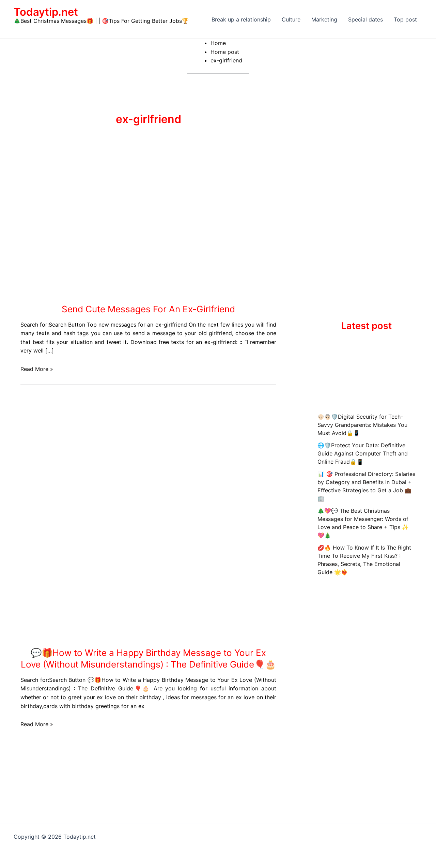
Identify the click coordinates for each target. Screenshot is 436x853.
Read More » (36, 368)
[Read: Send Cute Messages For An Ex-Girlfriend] (88, 226)
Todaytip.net (46, 11)
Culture (291, 19)
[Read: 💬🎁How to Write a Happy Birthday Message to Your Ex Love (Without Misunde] (122, 570)
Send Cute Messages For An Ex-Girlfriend (148, 309)
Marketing (324, 19)
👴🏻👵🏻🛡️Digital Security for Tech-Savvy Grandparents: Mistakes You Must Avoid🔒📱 (362, 424)
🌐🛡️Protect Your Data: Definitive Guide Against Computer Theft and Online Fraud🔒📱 (362, 453)
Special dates (365, 19)
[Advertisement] (148, 443)
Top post (405, 19)
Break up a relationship (241, 19)
